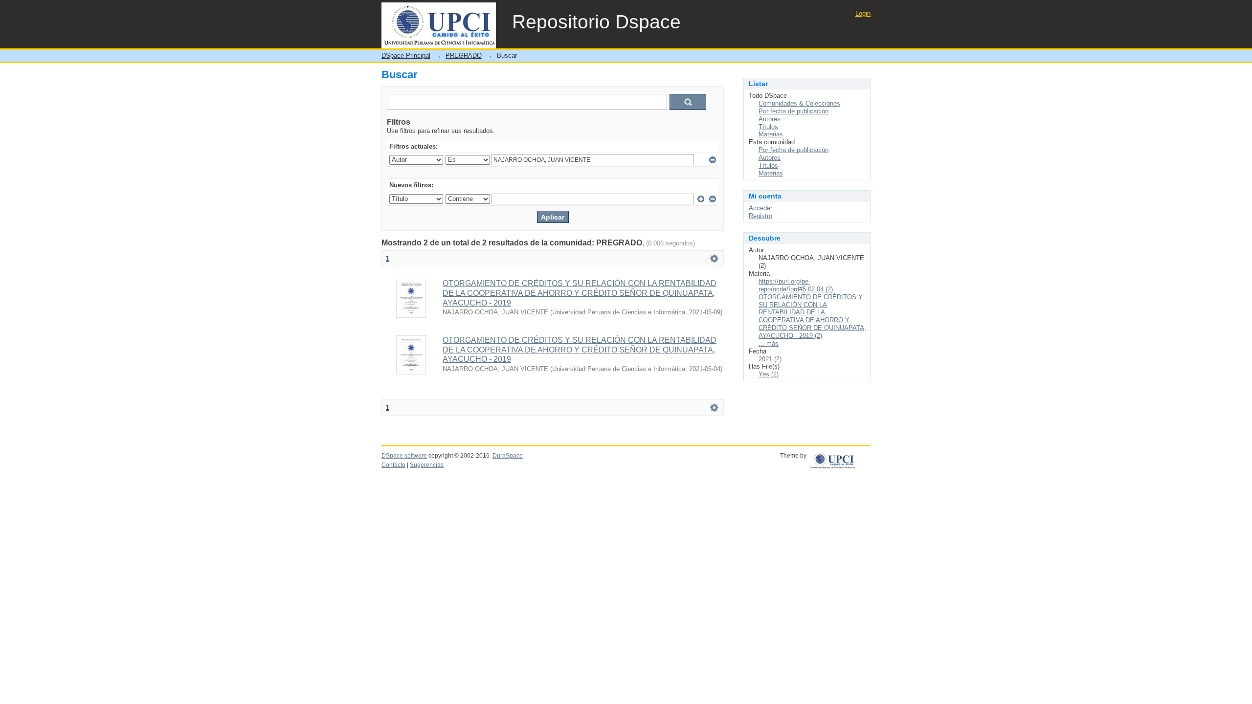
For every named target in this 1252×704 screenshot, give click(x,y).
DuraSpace (507, 455)
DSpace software (404, 455)
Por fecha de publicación (793, 111)
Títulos (768, 127)
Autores (770, 119)
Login (863, 13)
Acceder (760, 208)
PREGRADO (464, 55)
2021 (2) (770, 359)
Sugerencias (427, 465)
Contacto (393, 465)
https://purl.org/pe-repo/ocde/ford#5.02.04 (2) (796, 285)
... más (769, 343)
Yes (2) (769, 374)
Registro (760, 216)
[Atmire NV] (840, 458)
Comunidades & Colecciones (799, 103)
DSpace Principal (405, 55)
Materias (771, 134)
